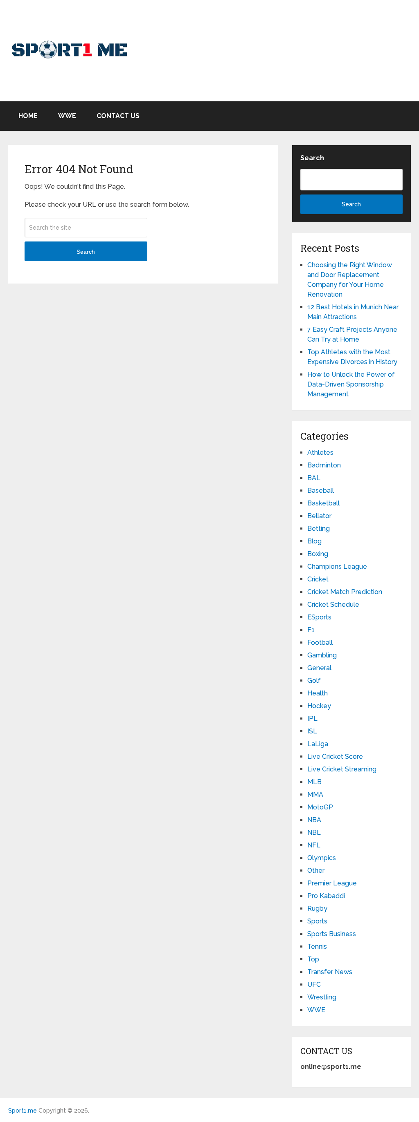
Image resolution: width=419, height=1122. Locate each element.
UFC (314, 984)
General (319, 668)
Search (86, 251)
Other (315, 870)
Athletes (320, 452)
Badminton (324, 465)
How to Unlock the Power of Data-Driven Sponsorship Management (351, 384)
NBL (314, 832)
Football (320, 642)
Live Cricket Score (335, 756)
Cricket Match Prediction (344, 592)
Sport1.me (22, 1110)
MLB (314, 782)
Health (317, 693)
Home (28, 116)
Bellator (319, 516)
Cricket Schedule (333, 604)
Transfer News (329, 972)
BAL (313, 478)
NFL (313, 845)
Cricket (318, 579)
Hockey (319, 706)
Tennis (317, 946)
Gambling (322, 655)
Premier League (332, 883)
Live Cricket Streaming (341, 769)
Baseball (320, 490)
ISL (312, 731)
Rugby (317, 908)
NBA (314, 820)
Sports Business (331, 934)
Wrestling (321, 997)
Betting (318, 528)
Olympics (321, 858)
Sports (317, 921)
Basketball (323, 503)
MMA (315, 794)
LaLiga (317, 744)
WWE (67, 116)
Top (313, 959)
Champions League (337, 566)
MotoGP (320, 807)
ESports (319, 617)
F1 (311, 630)
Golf (314, 680)
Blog (314, 541)
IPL (312, 718)
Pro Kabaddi (326, 896)
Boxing (317, 554)
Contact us (118, 116)
